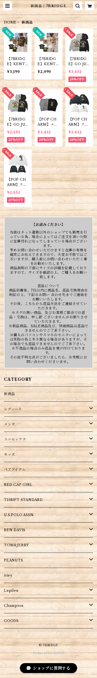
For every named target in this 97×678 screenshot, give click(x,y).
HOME (10, 22)
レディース (13, 409)
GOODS (11, 621)
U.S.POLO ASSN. (19, 515)
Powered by (43, 653)
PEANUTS (13, 560)
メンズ (9, 424)
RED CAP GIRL (18, 484)
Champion (13, 605)
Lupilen (11, 590)
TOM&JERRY (16, 545)
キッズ (9, 454)
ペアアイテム (15, 469)
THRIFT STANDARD (23, 500)
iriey (8, 575)
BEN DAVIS (14, 530)
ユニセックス (15, 439)
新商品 (9, 394)
